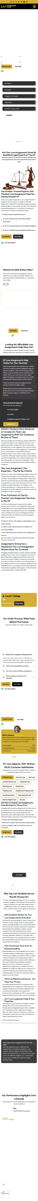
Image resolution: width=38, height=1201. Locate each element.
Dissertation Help (22, 1149)
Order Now (19, 603)
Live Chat (18, 832)
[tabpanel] (19, 820)
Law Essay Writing (22, 1155)
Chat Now (24, 331)
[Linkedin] (11, 1138)
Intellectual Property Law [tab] (25, 791)
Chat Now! (10, 424)
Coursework (20, 1146)
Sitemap (3, 1166)
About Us (4, 1149)
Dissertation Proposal (23, 1152)
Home (3, 1146)
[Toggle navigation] (34, 6)
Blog (2, 1160)
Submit (9, 115)
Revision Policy (21, 1166)
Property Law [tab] (7, 791)
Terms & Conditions (22, 1160)
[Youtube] (17, 1138)
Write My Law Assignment (25, 1157)
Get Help (18, 66)
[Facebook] (1, 1138)
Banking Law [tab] (7, 786)
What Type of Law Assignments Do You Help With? (17, 1044)
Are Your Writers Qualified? (12, 1085)
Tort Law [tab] (32, 777)
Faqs (2, 1163)
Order (3, 1157)
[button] (16, 141)
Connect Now (7, 719)
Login (2, 1169)
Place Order (6, 66)
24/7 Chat (18, 236)
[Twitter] (8, 1138)
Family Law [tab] (20, 786)
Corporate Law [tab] (25, 782)
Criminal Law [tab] (7, 777)
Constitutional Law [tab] (9, 782)
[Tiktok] (20, 1138)
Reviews (3, 1155)
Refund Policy (21, 1169)
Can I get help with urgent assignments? (16, 1077)
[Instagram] (4, 1138)
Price (2, 1152)
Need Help (6, 236)
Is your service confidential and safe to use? (17, 1068)
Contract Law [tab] (20, 777)
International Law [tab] (24, 795)
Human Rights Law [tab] (9, 800)
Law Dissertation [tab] (9, 795)
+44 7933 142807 (10, 71)
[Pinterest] (14, 1138)
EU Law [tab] (22, 800)
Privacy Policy (21, 1163)
